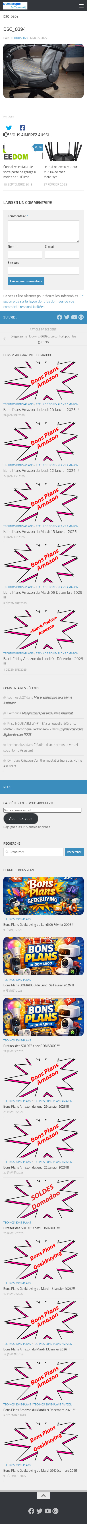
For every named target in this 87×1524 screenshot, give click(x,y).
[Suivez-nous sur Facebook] (59, 317)
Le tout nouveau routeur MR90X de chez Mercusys (60, 172)
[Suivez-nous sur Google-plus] (81, 317)
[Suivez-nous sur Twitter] (66, 317)
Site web (13, 263)
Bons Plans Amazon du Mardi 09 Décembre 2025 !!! (39, 1410)
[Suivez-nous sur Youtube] (74, 317)
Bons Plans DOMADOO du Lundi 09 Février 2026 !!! (38, 985)
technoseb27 (18, 38)
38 (40, 147)
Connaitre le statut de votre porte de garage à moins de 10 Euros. (19, 172)
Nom (12, 247)
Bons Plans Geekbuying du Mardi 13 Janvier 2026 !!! (39, 1289)
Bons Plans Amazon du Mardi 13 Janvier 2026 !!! (41, 531)
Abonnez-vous (20, 818)
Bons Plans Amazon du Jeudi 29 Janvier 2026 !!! (41, 409)
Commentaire (18, 216)
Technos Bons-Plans (18, 404)
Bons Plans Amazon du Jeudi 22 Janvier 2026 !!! (41, 470)
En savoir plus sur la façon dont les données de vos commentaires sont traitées (43, 301)
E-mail (50, 247)
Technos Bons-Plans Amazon (57, 404)
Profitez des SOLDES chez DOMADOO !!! (31, 1046)
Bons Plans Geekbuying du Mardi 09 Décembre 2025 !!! (41, 1471)
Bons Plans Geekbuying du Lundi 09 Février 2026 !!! (39, 925)
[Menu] (81, 5)
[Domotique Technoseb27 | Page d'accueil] (19, 5)
